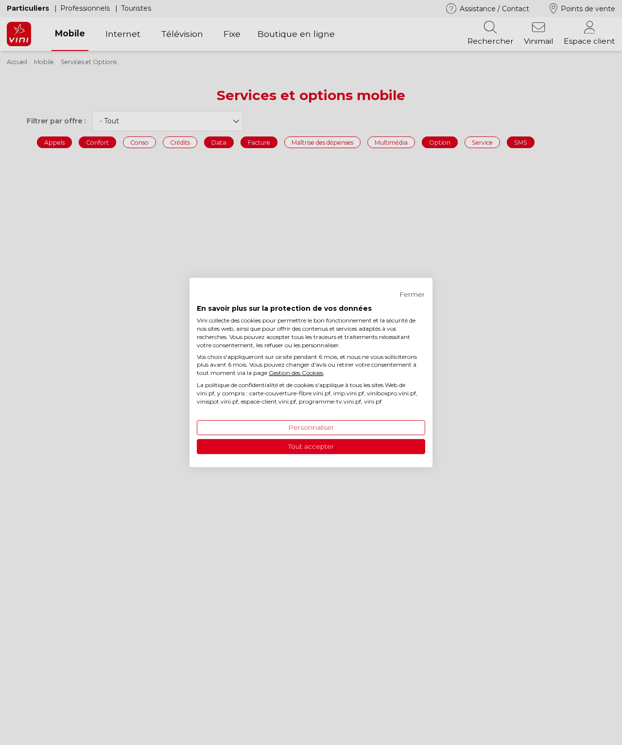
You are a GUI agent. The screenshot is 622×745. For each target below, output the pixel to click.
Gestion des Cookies (296, 372)
